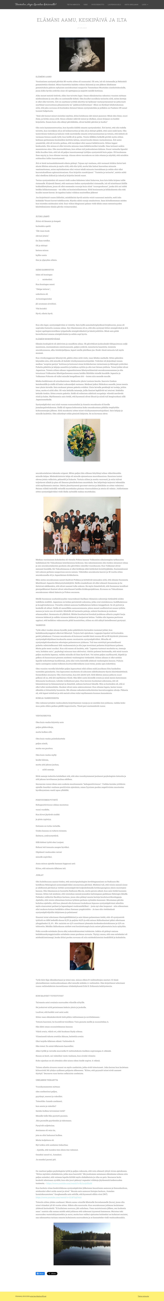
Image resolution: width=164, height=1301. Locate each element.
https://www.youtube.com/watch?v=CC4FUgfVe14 (58, 1197)
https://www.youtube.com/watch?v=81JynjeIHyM (69, 1183)
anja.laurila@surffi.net (38, 1296)
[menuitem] (74, 4)
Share (41, 1273)
